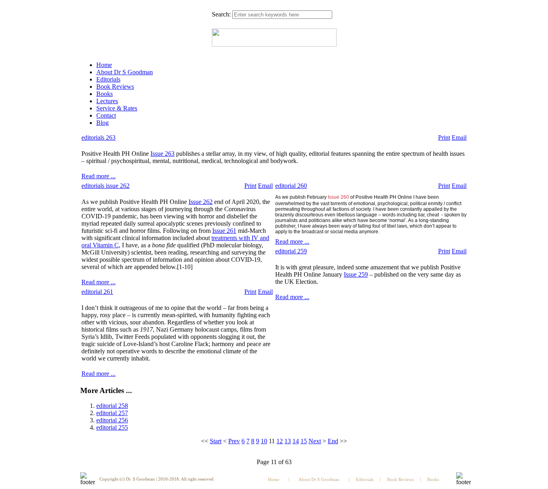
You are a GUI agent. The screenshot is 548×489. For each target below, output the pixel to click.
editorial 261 (97, 291)
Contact (106, 115)
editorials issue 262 (105, 185)
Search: (221, 14)
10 (264, 441)
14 (295, 441)
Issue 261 (224, 230)
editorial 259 (291, 251)
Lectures (107, 101)
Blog (102, 122)
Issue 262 (201, 201)
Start (215, 441)
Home (104, 64)
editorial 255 (112, 427)
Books (104, 93)
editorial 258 (112, 405)
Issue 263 (162, 153)
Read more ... (98, 176)
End (333, 441)
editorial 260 (291, 185)
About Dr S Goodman (124, 72)
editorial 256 (112, 420)
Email (459, 137)
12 (279, 441)
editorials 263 (98, 137)
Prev (234, 441)
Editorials (108, 79)
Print (444, 137)
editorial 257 (112, 413)
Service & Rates (116, 108)
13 (287, 441)
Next (315, 441)
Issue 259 (356, 274)
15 (303, 441)
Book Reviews (115, 86)
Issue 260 (338, 197)
